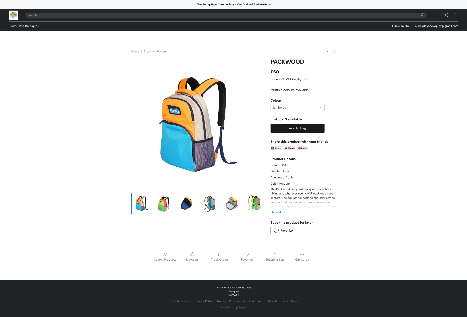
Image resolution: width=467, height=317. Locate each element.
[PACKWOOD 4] (231, 203)
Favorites (247, 259)
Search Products (165, 259)
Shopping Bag (274, 259)
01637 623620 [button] (402, 26)
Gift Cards (302, 259)
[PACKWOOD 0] (141, 203)
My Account (192, 259)
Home (135, 51)
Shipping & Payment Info (230, 301)
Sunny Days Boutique (23, 26)
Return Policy (256, 301)
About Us (272, 301)
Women (161, 51)
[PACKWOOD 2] (186, 203)
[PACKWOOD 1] (164, 203)
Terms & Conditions (180, 301)
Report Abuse (290, 301)
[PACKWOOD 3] (209, 203)
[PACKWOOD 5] (254, 203)
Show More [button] (278, 212)
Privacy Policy (204, 301)
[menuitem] (327, 51)
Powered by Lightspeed (234, 307)
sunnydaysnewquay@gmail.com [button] (436, 26)
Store (147, 51)
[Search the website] (422, 14)
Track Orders (220, 259)
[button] (13, 15)
